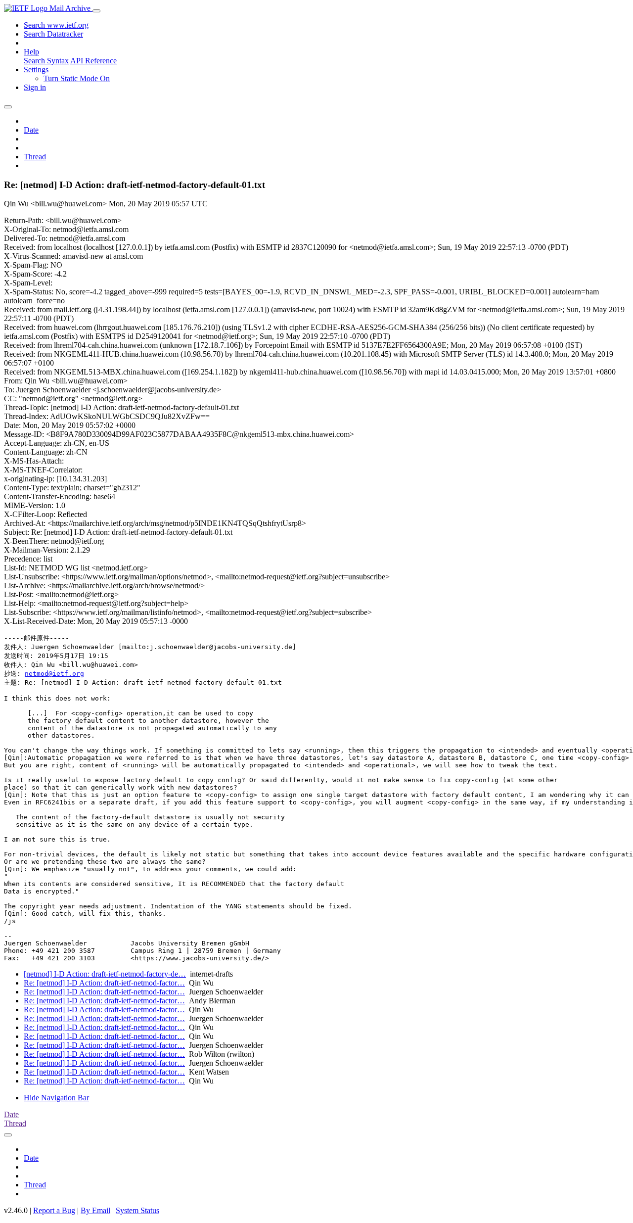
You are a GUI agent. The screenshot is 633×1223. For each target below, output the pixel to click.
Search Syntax (46, 60)
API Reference (93, 60)
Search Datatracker (53, 34)
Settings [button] (36, 69)
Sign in (35, 87)
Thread (35, 156)
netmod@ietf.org (54, 673)
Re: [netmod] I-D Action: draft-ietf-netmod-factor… (104, 983)
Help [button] (31, 51)
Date (31, 130)
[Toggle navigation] (96, 10)
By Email (95, 1210)
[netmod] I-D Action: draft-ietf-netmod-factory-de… (105, 974)
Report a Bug (54, 1210)
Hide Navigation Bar (56, 1097)
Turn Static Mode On (77, 78)
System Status (137, 1210)
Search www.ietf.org (56, 25)
